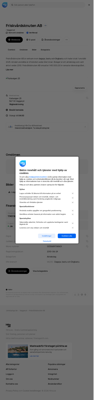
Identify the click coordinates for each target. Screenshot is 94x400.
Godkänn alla (67, 236)
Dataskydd (47, 241)
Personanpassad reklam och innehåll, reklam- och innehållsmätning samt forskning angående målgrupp (40, 198)
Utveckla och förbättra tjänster (31, 202)
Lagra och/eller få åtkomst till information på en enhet (40, 193)
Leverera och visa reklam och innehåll (34, 228)
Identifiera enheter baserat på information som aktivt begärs (42, 214)
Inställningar (46, 236)
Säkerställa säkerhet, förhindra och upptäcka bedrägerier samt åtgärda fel (43, 223)
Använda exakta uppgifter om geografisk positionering (40, 210)
